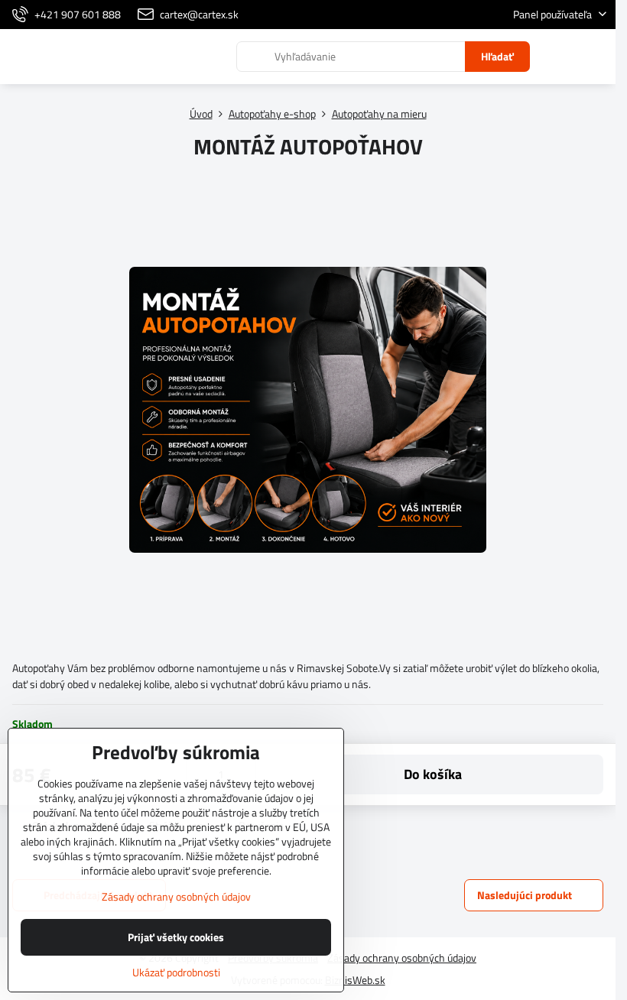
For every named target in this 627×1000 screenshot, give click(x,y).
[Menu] (597, 56)
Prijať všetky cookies (176, 937)
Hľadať (497, 56)
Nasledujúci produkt (524, 895)
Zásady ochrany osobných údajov (401, 958)
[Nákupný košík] (560, 56)
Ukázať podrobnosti (176, 972)
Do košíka (433, 774)
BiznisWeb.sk (355, 980)
